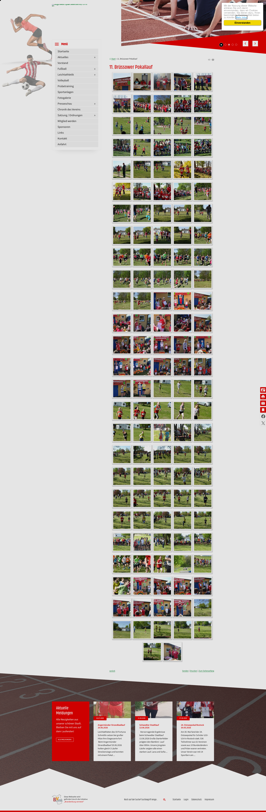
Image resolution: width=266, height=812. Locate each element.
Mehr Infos (241, 17)
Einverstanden (242, 22)
